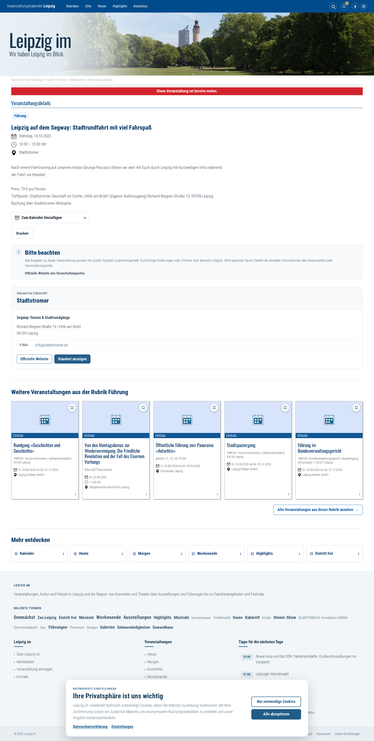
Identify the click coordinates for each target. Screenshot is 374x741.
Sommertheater (201, 618)
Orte (88, 6)
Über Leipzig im (28, 654)
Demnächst (24, 617)
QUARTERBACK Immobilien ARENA (323, 617)
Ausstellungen (137, 617)
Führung (62, 80)
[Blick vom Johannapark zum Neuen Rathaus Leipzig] (187, 44)
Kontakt (22, 677)
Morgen (92, 627)
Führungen (57, 627)
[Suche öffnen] (333, 6)
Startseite (16, 80)
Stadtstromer (77, 80)
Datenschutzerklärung (90, 727)
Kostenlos (140, 6)
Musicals (181, 617)
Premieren (77, 627)
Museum (86, 617)
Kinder (266, 617)
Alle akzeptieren (276, 714)
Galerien (107, 627)
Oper (43, 628)
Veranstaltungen (34, 80)
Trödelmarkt (222, 617)
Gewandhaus (163, 627)
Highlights (120, 6)
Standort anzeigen (72, 359)
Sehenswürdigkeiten (133, 627)
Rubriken (72, 6)
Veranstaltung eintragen (35, 669)
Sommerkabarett (26, 627)
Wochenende (108, 617)
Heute (102, 6)
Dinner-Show (285, 617)
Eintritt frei (68, 617)
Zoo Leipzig (46, 617)
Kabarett (252, 617)
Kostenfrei (155, 669)
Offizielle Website (34, 359)
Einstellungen (122, 727)
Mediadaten (25, 662)
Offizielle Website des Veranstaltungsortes (55, 273)
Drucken (22, 233)
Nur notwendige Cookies (276, 701)
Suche (50, 80)
